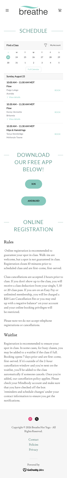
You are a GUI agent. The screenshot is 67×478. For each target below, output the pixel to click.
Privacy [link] (33, 450)
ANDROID (34, 201)
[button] (8, 10)
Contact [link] (33, 440)
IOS (34, 184)
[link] (33, 10)
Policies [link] (33, 445)
